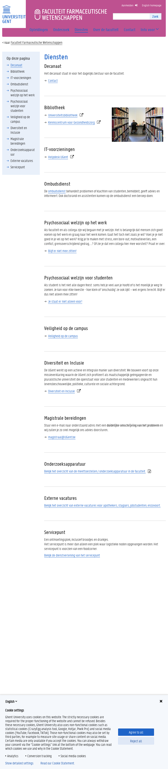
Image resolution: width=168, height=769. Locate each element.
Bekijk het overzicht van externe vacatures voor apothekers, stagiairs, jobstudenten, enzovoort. (102, 505)
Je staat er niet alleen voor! (65, 301)
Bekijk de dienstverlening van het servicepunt (72, 555)
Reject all (136, 741)
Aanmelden (127, 5)
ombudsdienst (57, 191)
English (9, 701)
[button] (148, 30)
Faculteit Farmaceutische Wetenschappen (36, 42)
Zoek (155, 16)
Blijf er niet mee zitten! (62, 250)
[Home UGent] (14, 11)
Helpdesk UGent (58, 157)
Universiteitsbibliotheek (62, 115)
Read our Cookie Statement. (57, 763)
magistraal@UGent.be (61, 437)
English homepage (151, 5)
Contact (53, 80)
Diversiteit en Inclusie (61, 391)
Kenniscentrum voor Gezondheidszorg (71, 122)
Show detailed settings (19, 763)
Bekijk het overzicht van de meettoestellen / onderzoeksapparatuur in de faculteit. (95, 471)
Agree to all (136, 732)
